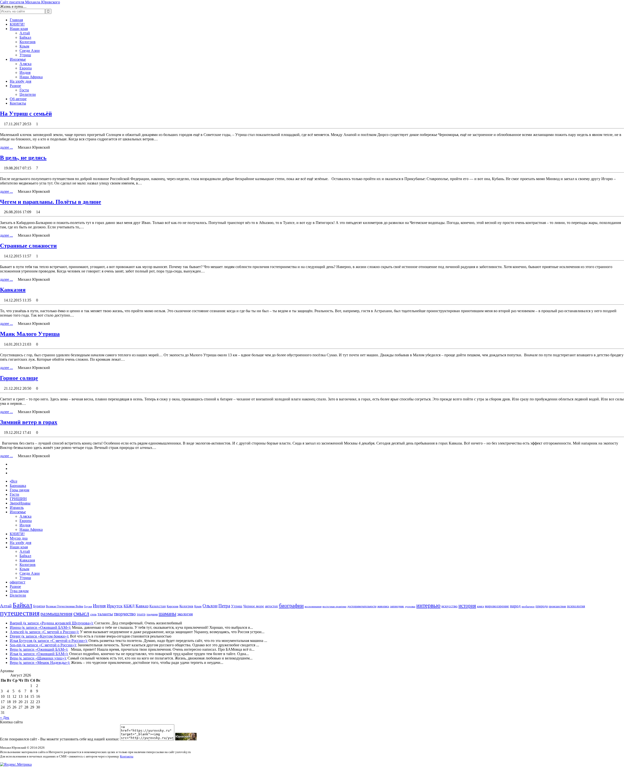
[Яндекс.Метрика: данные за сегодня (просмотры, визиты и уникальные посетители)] (16, 764)
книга (480, 606)
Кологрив (28, 42)
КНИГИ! (17, 24)
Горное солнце (19, 378)
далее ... (6, 147)
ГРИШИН (18, 499)
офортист (17, 582)
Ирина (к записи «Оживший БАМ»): (40, 627)
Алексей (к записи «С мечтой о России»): (44, 632)
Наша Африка (31, 77)
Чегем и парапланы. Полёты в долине (50, 202)
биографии (291, 605)
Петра (224, 605)
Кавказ (142, 605)
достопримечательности (361, 606)
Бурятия (39, 606)
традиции (152, 614)
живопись (383, 606)
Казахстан (157, 606)
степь (93, 614)
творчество (125, 613)
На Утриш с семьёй (26, 113)
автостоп (271, 606)
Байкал (25, 37)
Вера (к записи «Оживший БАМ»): (39, 649)
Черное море (253, 606)
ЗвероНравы (20, 503)
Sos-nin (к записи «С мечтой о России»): (43, 645)
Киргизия (172, 606)
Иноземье (18, 59)
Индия (25, 72)
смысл (81, 613)
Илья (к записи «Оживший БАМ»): (39, 654)
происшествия (557, 606)
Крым (24, 46)
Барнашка (18, 486)
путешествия (19, 613)
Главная (16, 20)
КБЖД (129, 606)
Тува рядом (19, 591)
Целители (28, 94)
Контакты (18, 103)
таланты (105, 613)
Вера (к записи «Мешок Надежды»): (40, 662)
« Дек (4, 718)
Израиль (17, 507)
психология (576, 606)
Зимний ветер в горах (28, 422)
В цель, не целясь (23, 158)
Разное (15, 86)
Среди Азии (30, 50)
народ (515, 606)
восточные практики (334, 606)
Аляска (25, 64)
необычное (528, 606)
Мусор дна (19, 538)
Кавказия (13, 290)
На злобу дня (20, 81)
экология (185, 614)
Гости (24, 90)
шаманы (167, 613)
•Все (13, 481)
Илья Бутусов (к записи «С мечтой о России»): (49, 641)
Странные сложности (28, 245)
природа (542, 606)
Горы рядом (19, 490)
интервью (428, 605)
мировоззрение (497, 606)
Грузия (88, 606)
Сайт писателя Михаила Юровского (30, 2)
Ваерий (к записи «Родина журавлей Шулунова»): (51, 623)
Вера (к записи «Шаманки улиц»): (38, 658)
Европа (26, 68)
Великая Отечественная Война (64, 606)
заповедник (397, 606)
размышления (56, 614)
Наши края (19, 29)
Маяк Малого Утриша (30, 334)
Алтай (25, 33)
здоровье (410, 606)
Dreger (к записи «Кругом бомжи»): (39, 636)
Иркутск (115, 605)
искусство (449, 606)
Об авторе (18, 99)
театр (141, 614)
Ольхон (210, 605)
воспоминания (313, 606)
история (467, 605)
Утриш (25, 55)
